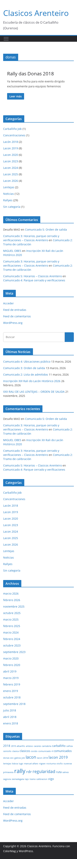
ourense (68, 763)
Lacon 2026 (10, 181)
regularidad (44, 771)
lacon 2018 (42, 757)
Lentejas (8, 187)
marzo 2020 (11, 658)
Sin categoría (11, 207)
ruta (59, 772)
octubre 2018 (12, 697)
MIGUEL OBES (12, 251)
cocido (34, 751)
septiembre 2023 (14, 652)
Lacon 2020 (10, 155)
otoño (59, 763)
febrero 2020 (11, 665)
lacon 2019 (58, 757)
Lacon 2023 (10, 161)
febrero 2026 (11, 600)
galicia (17, 757)
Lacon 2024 (10, 168)
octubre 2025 (12, 613)
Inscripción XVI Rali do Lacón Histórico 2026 (31, 381)
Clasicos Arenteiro (36, 12)
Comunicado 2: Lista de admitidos (25, 374)
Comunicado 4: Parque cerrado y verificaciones (34, 280)
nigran (42, 763)
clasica (15, 751)
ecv (12, 757)
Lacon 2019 (10, 148)
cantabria (46, 746)
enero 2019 (10, 691)
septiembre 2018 (14, 704)
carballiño (59, 746)
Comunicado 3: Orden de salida (24, 368)
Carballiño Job (12, 129)
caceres (37, 746)
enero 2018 (10, 723)
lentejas (7, 763)
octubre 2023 (12, 645)
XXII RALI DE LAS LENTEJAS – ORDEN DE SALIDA (34, 391)
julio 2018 (9, 710)
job (23, 757)
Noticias (8, 194)
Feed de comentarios (17, 316)
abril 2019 (9, 671)
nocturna (51, 763)
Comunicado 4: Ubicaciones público (26, 361)
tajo (27, 779)
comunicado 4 (45, 751)
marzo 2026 (11, 593)
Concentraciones (14, 135)
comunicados (63, 751)
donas (6, 757)
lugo (21, 763)
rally (19, 771)
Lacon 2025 (10, 174)
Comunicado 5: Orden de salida (46, 229)
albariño (21, 746)
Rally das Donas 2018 (30, 73)
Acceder (8, 303)
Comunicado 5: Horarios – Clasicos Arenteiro (32, 276)
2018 (6, 746)
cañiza (69, 746)
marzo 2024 (11, 632)
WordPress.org (13, 323)
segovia (7, 779)
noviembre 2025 (13, 606)
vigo (51, 779)
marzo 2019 (11, 678)
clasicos (25, 751)
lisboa (15, 763)
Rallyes (7, 200)
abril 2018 (9, 717)
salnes (65, 772)
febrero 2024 (11, 639)
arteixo (29, 746)
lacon (31, 757)
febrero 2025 (11, 626)
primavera (8, 772)
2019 (13, 746)
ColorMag (9, 851)
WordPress (26, 851)
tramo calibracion (38, 779)
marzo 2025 (11, 619)
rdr (29, 771)
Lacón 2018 (10, 142)
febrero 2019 (11, 684)
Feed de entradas (14, 310)
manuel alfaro (31, 763)
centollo (7, 751)
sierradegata (18, 779)
